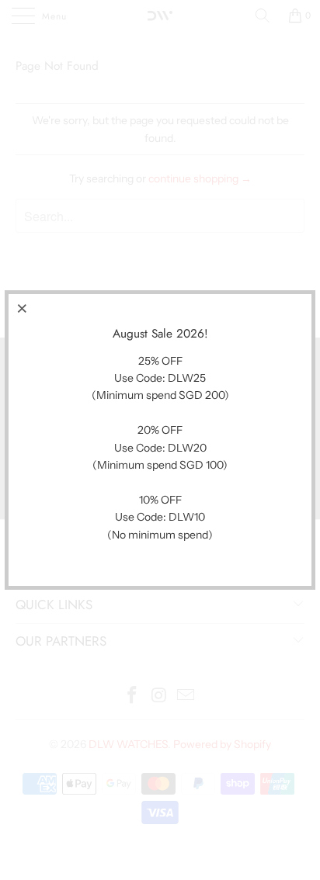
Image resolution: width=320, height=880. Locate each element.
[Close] (23, 308)
